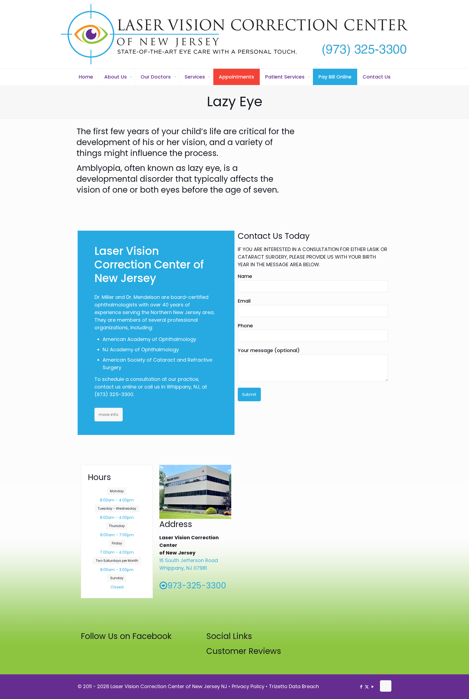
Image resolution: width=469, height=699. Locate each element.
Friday (117, 543)
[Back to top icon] (385, 686)
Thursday (117, 526)
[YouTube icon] (372, 686)
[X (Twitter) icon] (367, 686)
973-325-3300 (196, 585)
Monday (117, 491)
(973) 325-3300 (113, 394)
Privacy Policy (248, 686)
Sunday (116, 578)
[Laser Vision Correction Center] (234, 34)
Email (244, 300)
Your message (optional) (269, 350)
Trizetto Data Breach (294, 686)
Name (245, 276)
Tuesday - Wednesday (117, 508)
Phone (245, 325)
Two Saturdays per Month (117, 560)
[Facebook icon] (361, 686)
